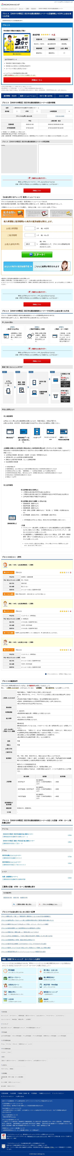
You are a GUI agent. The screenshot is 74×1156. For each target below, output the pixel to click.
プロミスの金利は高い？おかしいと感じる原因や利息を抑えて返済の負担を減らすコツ (27, 920)
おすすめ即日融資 (5, 1036)
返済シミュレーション (14, 1082)
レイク (30, 1044)
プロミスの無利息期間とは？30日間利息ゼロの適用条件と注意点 (20, 928)
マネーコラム (4, 1068)
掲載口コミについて (45, 1093)
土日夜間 (28, 1019)
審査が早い (21, 1019)
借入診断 (3, 1086)
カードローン (13, 1015)
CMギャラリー (11, 1086)
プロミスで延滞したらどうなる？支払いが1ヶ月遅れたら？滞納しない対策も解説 (25, 948)
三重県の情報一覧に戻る (24, 904)
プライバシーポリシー (8, 1096)
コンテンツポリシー (59, 1093)
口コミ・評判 (64, 96)
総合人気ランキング (6, 1027)
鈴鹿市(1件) (24, 897)
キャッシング (4, 1015)
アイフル (8, 1044)
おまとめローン (41, 1015)
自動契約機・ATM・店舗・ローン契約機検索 (12, 1077)
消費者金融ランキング (19, 1027)
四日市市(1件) (7, 897)
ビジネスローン (60, 1015)
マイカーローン (50, 1015)
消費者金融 (21, 1015)
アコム (3, 1044)
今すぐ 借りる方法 (46, 96)
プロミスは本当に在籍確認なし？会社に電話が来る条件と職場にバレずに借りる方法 (26, 936)
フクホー (3, 1052)
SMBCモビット (23, 1044)
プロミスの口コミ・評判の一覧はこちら (59, 674)
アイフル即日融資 (37, 1036)
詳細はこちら (37, 80)
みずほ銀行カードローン (40, 1060)
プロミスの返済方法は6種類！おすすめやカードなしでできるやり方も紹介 (23, 944)
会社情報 (13, 1093)
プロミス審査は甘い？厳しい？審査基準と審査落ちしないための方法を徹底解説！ (26, 916)
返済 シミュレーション (28, 96)
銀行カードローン (30, 1015)
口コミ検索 (4, 1082)
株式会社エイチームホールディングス (37, 1136)
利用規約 (34, 1093)
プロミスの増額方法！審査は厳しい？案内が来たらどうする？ (20, 932)
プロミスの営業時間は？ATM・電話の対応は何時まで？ (18, 940)
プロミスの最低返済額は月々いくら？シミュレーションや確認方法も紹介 (23, 951)
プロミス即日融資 (16, 1036)
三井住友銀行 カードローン (25, 1060)
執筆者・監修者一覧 (24, 1093)
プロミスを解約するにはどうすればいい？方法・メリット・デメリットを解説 (24, 924)
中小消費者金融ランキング (33, 1027)
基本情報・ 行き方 (10, 96)
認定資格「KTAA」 (50, 1147)
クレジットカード (5, 1019)
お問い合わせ (20, 1096)
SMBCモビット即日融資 (50, 1036)
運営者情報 (5, 1093)
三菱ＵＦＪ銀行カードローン (8, 1060)
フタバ (9, 1052)
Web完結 (14, 1019)
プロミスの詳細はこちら (50, 904)
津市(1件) (16, 897)
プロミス (15, 1044)
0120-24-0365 (60, 116)
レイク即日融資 (62, 1036)
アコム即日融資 (27, 1036)
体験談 (11, 1068)
